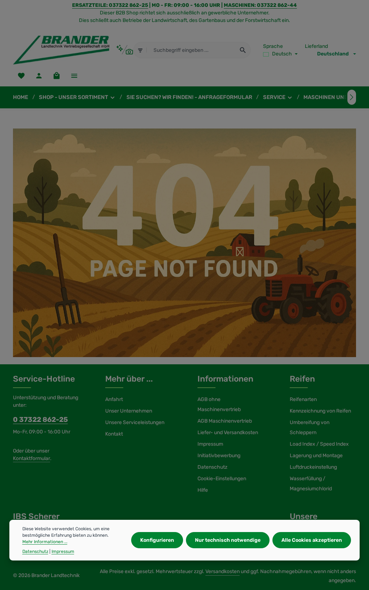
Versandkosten (222, 571)
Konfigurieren (157, 540)
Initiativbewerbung (218, 455)
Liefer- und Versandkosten (227, 432)
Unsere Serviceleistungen (134, 422)
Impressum (210, 444)
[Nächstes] (351, 97)
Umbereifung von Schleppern (309, 427)
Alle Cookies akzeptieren (311, 540)
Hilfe (202, 490)
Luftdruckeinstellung (313, 467)
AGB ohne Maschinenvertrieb (219, 404)
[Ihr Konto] (39, 75)
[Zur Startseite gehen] (61, 50)
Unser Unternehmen (128, 411)
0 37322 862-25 (40, 419)
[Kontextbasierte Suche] (124, 50)
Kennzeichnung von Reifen (320, 411)
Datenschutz (212, 467)
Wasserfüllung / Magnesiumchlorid (311, 484)
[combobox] (191, 50)
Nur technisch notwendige (228, 540)
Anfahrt (114, 399)
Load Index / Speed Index (319, 444)
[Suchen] (243, 50)
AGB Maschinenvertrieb (224, 421)
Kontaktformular (31, 458)
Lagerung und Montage (316, 455)
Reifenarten (303, 399)
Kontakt (114, 434)
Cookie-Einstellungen (221, 479)
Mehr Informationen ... (44, 541)
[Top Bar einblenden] (74, 75)
